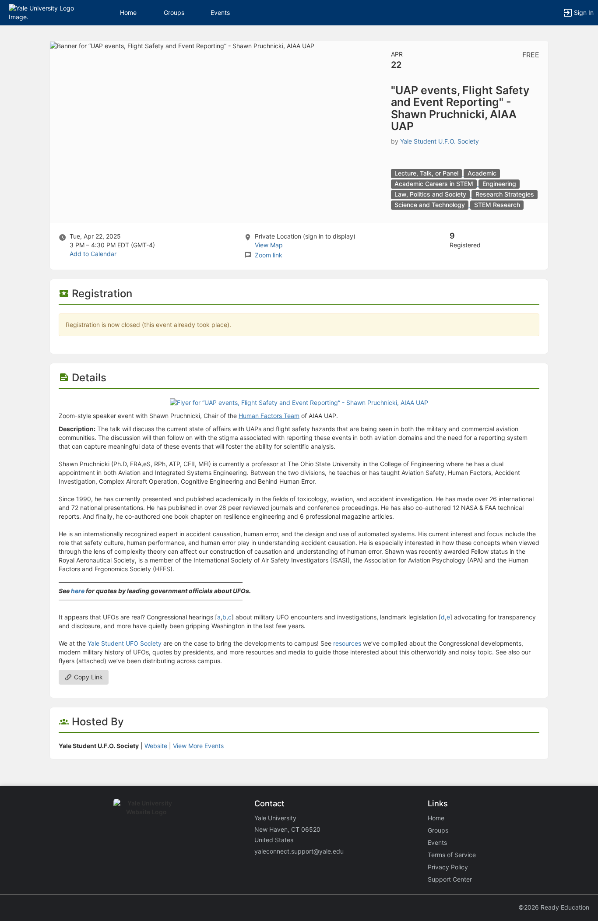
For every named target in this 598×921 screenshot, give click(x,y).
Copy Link (87, 677)
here (77, 590)
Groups (174, 12)
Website (155, 745)
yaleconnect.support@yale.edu (299, 851)
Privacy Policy (448, 867)
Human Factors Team (269, 415)
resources (347, 643)
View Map (269, 245)
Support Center (450, 879)
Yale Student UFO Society (125, 643)
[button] (45, 12)
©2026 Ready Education (553, 907)
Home (436, 818)
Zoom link (268, 255)
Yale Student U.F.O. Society (439, 141)
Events (220, 12)
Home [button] (128, 12)
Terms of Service (452, 854)
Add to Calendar (93, 253)
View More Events (198, 745)
